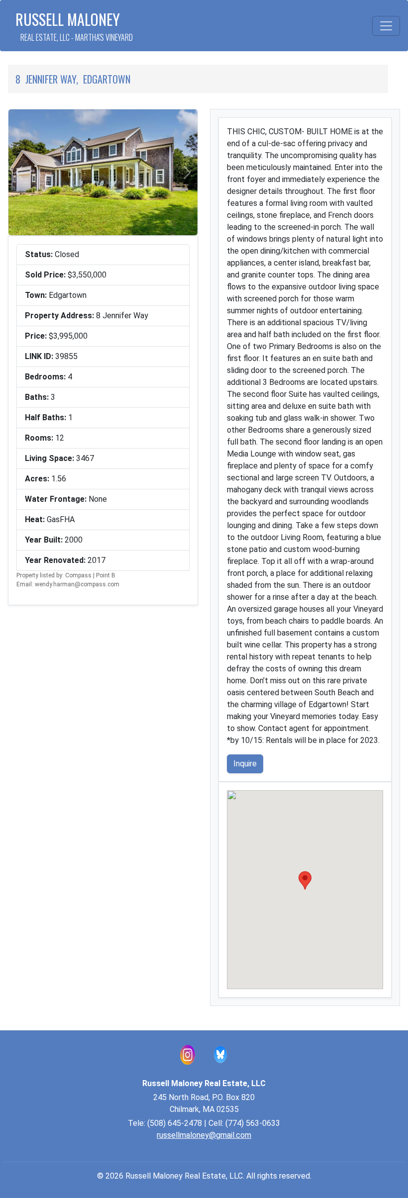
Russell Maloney (74, 25)
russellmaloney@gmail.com (204, 1135)
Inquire (245, 763)
